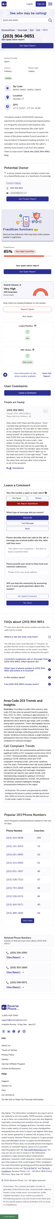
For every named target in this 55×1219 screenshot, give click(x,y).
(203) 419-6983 (14, 862)
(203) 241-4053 (14, 846)
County (7, 68)
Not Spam (27, 316)
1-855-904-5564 (10, 1015)
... (45, 411)
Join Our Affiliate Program (13, 1064)
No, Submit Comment (27, 596)
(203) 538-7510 (14, 879)
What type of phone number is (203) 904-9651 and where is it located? (25, 669)
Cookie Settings (9, 1216)
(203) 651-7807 (14, 871)
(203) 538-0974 (14, 896)
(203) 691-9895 (14, 854)
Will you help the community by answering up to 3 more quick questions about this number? (26, 586)
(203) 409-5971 (14, 904)
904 (38, 30)
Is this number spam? (14, 677)
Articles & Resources (11, 1068)
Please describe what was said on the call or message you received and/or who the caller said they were (27, 540)
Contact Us (7, 1085)
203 (32, 30)
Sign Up (40, 4)
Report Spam (27, 309)
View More (27, 920)
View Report (13, 957)
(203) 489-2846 (14, 913)
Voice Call (27, 518)
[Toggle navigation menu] (50, 4)
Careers (5, 1059)
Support (5, 1081)
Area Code (22, 30)
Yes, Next (27, 603)
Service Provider (11, 58)
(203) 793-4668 (14, 888)
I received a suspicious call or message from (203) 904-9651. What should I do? (26, 660)
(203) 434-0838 (14, 837)
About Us (6, 1045)
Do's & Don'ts (8, 1095)
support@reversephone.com (14, 1020)
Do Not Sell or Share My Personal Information (22, 1099)
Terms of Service (9, 1050)
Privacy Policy (8, 1054)
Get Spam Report (28, 45)
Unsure (38, 498)
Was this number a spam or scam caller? (25, 493)
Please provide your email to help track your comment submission (27, 565)
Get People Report (27, 199)
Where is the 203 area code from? (21, 636)
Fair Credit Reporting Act (35, 1149)
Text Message (27, 523)
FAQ (4, 1090)
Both (27, 529)
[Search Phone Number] (50, 20)
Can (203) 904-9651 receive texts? (21, 684)
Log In (30, 4)
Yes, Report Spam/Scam (27, 503)
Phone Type (33, 68)
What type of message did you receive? (25, 512)
